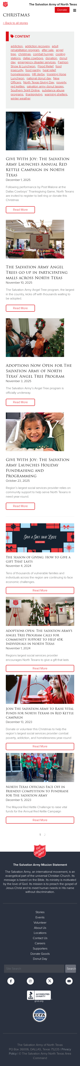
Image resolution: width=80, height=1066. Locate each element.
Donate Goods (40, 954)
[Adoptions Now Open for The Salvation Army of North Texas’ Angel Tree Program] (35, 337)
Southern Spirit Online (25, 90)
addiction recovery (37, 46)
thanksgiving (34, 94)
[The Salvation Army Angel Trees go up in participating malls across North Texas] (35, 239)
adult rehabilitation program (34, 48)
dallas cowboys (33, 58)
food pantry (32, 70)
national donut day (39, 78)
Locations (40, 933)
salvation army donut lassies (45, 86)
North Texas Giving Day (38, 82)
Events (40, 917)
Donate (62, 10)
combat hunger (43, 54)
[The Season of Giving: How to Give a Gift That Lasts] (40, 537)
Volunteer (40, 923)
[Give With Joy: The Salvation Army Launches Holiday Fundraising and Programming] (35, 431)
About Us (40, 928)
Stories (40, 912)
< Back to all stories (15, 23)
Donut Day (40, 959)
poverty (61, 82)
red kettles (17, 86)
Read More (20, 210)
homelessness (20, 74)
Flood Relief (45, 66)
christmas (24, 54)
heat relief (49, 70)
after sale (48, 50)
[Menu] (73, 10)
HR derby (38, 74)
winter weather (20, 98)
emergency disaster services (37, 62)
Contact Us (40, 938)
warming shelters (56, 94)
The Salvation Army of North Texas (53, 4)
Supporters (40, 949)
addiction (17, 46)
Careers (40, 943)
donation (51, 58)
